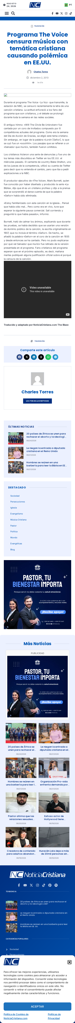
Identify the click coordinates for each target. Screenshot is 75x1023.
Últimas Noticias (21, 426)
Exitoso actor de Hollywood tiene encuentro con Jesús (54, 819)
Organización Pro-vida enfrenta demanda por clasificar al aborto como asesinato (54, 786)
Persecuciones (17, 501)
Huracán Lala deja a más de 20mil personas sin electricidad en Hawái (54, 854)
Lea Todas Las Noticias (37, 401)
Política (13, 531)
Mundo (13, 537)
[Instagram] (66, 13)
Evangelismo (16, 513)
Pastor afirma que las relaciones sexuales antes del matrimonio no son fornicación (21, 820)
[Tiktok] (70, 13)
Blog (12, 549)
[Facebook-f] (52, 13)
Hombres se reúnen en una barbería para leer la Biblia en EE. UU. (46, 465)
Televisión (39, 26)
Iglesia (13, 507)
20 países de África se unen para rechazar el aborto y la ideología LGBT (46, 437)
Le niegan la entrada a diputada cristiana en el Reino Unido (45, 449)
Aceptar (37, 1006)
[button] (69, 962)
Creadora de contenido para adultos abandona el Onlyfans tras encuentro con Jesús (21, 855)
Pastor (13, 525)
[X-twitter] (61, 13)
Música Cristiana (18, 519)
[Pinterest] (50, 885)
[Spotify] (56, 885)
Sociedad (14, 496)
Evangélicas (16, 543)
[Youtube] (57, 13)
